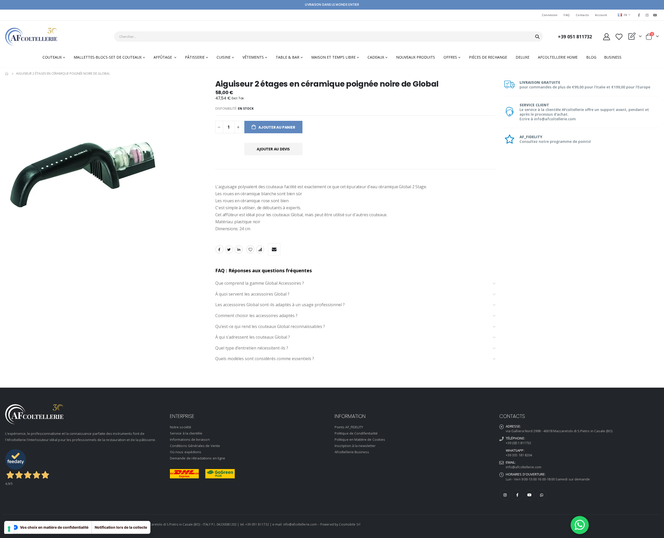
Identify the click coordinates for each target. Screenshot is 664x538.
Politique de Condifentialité (356, 433)
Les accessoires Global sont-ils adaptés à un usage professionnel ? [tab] (280, 305)
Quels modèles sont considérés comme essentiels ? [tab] (264, 359)
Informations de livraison (190, 439)
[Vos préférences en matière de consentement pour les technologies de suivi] (9, 529)
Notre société (180, 427)
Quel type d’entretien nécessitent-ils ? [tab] (251, 348)
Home (7, 74)
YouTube (529, 495)
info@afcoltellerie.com (523, 467)
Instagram (505, 495)
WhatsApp (541, 495)
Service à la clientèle (186, 433)
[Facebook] (638, 15)
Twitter (229, 249)
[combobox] (328, 36)
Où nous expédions (185, 452)
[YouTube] (655, 15)
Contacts (582, 15)
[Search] (537, 36)
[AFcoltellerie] (31, 37)
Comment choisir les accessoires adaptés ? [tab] (256, 315)
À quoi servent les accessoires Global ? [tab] (252, 294)
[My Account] (606, 36)
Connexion (549, 15)
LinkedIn (238, 249)
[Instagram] (647, 15)
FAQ (567, 15)
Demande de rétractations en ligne (197, 458)
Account (601, 15)
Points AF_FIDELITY (349, 427)
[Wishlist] (619, 36)
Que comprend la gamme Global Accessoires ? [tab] (259, 283)
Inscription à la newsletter (355, 445)
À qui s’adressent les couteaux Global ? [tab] (252, 337)
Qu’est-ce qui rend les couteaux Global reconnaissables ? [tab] (270, 326)
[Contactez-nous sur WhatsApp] (580, 525)
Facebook (219, 249)
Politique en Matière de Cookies (360, 439)
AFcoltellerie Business (352, 452)
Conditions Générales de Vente (195, 445)
